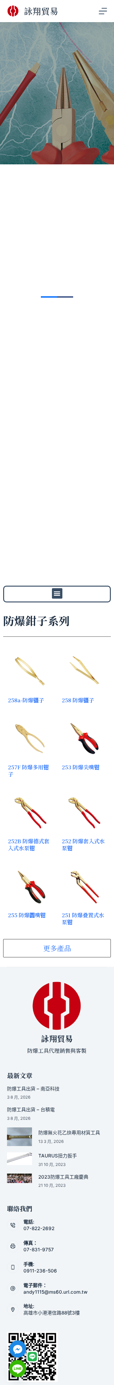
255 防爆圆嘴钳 (27, 915)
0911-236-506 (40, 1271)
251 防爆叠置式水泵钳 (83, 918)
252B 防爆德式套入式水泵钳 (28, 844)
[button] (57, 593)
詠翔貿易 (41, 11)
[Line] (17, 1368)
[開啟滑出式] (103, 11)
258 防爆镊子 (78, 700)
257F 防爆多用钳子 (28, 770)
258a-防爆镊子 (26, 700)
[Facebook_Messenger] (17, 1349)
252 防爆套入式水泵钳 (83, 844)
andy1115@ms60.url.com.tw (55, 1292)
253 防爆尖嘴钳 (80, 767)
